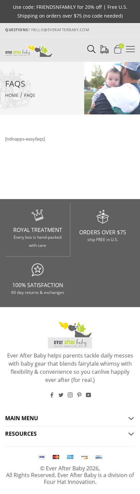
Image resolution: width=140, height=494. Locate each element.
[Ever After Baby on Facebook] (51, 395)
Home (11, 95)
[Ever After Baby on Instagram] (70, 395)
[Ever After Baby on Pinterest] (79, 395)
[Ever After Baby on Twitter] (61, 395)
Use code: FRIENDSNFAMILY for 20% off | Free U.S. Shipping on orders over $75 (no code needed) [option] (70, 11)
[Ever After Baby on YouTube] (88, 395)
